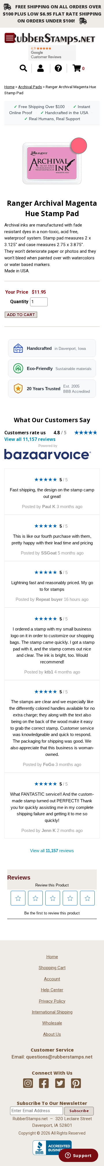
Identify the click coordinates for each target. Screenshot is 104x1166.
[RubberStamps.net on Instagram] (28, 1083)
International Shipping (52, 1012)
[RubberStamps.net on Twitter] (60, 1083)
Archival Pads (30, 86)
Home (9, 86)
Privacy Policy (52, 1001)
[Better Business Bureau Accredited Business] (52, 1153)
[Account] (40, 68)
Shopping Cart (52, 967)
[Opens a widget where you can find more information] (78, 1156)
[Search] (23, 68)
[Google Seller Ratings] (52, 53)
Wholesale (52, 1023)
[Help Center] (58, 68)
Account (52, 979)
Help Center (52, 990)
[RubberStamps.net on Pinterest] (76, 1083)
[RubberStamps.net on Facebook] (44, 1083)
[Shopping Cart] (77, 68)
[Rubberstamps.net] (52, 39)
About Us (52, 1034)
